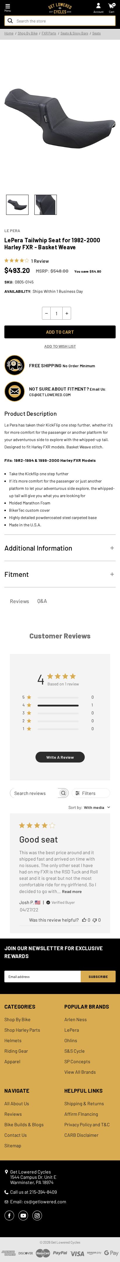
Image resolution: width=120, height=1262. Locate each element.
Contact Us (15, 1135)
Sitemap (12, 1145)
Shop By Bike (17, 1019)
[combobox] (60, 20)
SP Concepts (77, 1061)
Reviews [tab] (19, 601)
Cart (111, 11)
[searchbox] (34, 793)
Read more (72, 891)
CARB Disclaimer (81, 1135)
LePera (71, 1030)
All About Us (16, 1103)
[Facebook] (9, 1216)
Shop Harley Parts (22, 1030)
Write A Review (60, 757)
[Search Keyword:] (10, 21)
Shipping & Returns (84, 1103)
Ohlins (70, 1040)
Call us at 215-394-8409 (33, 1192)
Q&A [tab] (42, 601)
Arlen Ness (75, 1019)
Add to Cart (60, 332)
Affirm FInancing (81, 1114)
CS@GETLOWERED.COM (49, 394)
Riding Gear (16, 1051)
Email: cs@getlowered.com (38, 1201)
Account (98, 11)
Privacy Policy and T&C (87, 1124)
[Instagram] (37, 1216)
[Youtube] (23, 1216)
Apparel (12, 1061)
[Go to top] (115, 1212)
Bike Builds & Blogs (24, 1124)
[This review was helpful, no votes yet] (84, 919)
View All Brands (80, 1072)
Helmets (13, 1040)
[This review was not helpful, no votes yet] (95, 919)
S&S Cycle (74, 1051)
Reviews (13, 1114)
